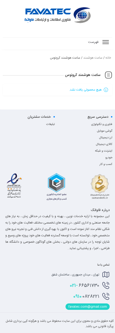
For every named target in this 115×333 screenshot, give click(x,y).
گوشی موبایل (104, 131)
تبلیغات (50, 124)
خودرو (108, 157)
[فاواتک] (57, 15)
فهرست (93, 42)
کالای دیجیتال (104, 144)
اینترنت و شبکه (103, 151)
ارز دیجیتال (105, 137)
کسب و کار (105, 164)
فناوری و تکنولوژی (101, 124)
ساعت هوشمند (92, 57)
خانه (108, 57)
